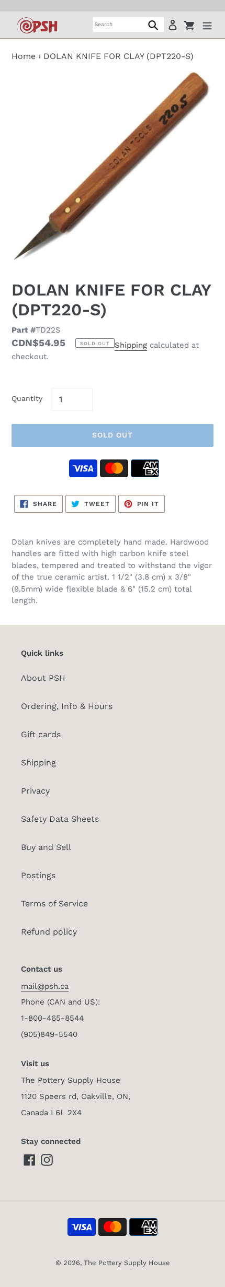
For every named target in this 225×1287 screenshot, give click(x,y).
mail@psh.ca (45, 986)
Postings (38, 875)
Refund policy (49, 932)
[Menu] (207, 24)
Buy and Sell (46, 847)
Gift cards (41, 734)
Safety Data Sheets (60, 819)
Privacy (35, 791)
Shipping (131, 345)
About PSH (43, 678)
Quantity (27, 398)
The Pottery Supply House (127, 1263)
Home (24, 56)
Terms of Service (54, 903)
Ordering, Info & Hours (67, 706)
